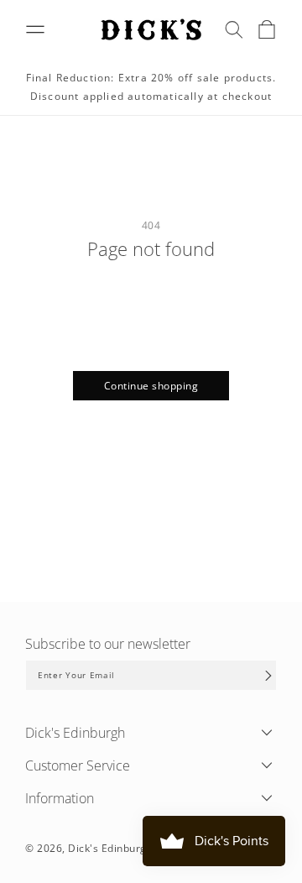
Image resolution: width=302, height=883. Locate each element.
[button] (234, 29)
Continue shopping (151, 386)
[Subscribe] (268, 675)
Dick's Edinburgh (110, 848)
